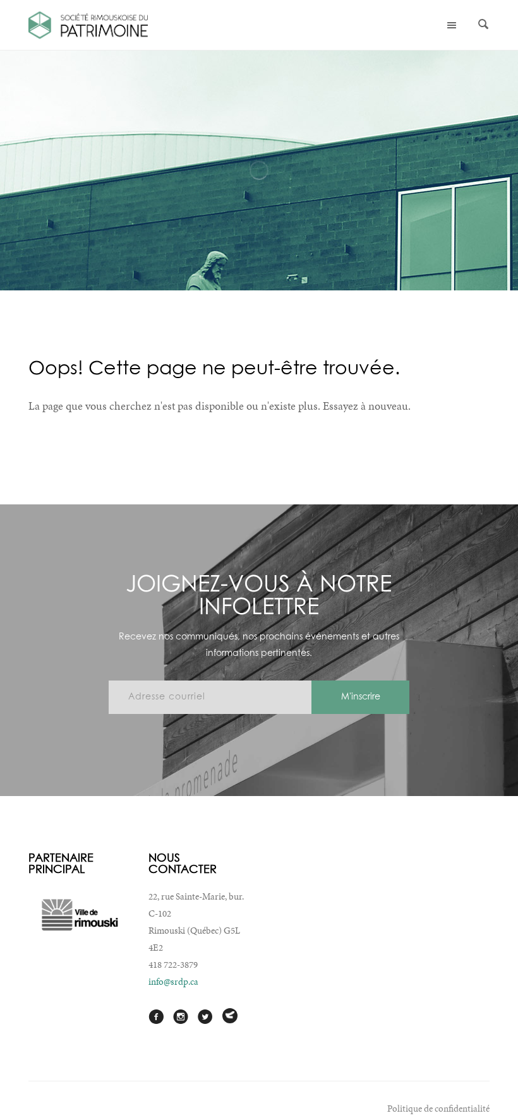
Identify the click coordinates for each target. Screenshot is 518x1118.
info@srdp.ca (173, 981)
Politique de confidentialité (438, 1108)
